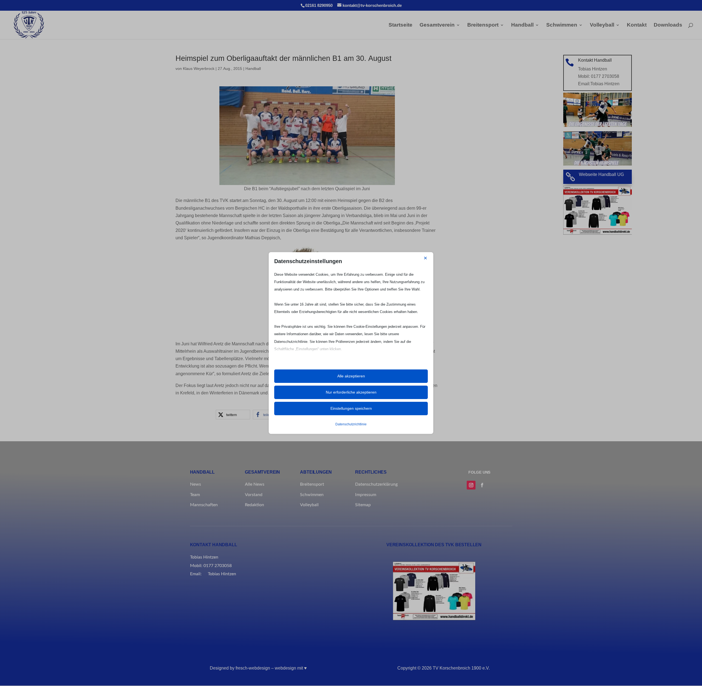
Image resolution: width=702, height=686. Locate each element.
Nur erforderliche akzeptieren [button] (351, 392)
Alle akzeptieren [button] (351, 376)
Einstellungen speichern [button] (351, 408)
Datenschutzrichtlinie (351, 424)
